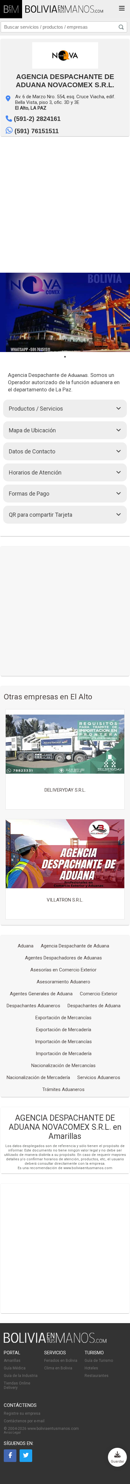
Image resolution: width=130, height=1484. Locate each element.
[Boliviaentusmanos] (11, 9)
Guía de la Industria (21, 1375)
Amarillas (12, 1360)
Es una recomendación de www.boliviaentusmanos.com (65, 1168)
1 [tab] (65, 357)
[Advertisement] (65, 205)
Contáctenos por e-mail (24, 1421)
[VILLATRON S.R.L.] (65, 854)
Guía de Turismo (99, 1360)
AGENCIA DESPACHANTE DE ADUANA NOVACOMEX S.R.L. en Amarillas (65, 1127)
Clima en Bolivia (58, 1368)
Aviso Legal (12, 1432)
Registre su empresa (22, 1413)
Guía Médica (15, 1368)
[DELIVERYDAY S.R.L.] (65, 744)
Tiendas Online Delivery (17, 1385)
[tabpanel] (65, 312)
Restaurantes (97, 1375)
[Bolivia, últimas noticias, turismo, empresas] (55, 1341)
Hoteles (91, 1368)
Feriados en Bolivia (60, 1360)
